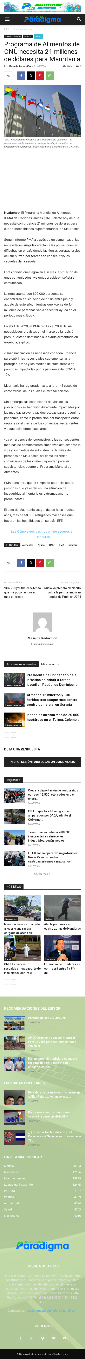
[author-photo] (42, 632)
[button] (7, 19)
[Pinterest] (40, 75)
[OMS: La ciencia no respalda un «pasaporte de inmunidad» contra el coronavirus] (22, 948)
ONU (51, 544)
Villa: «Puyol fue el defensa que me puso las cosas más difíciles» (22, 592)
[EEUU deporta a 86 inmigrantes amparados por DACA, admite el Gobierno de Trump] (14, 816)
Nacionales (11, 918)
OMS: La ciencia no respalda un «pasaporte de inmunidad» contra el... (22, 969)
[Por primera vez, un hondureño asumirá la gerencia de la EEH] (14, 1117)
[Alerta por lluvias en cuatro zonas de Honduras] (62, 908)
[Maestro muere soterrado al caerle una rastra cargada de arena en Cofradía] (22, 908)
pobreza (72, 544)
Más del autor (50, 664)
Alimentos (27, 544)
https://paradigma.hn (42, 644)
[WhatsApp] (50, 75)
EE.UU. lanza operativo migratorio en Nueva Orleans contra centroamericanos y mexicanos (53, 857)
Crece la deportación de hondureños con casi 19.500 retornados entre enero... (53, 794)
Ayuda (41, 544)
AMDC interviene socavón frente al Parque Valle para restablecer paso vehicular (52, 1042)
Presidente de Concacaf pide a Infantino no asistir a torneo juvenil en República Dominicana (52, 680)
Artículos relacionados (21, 664)
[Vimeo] (42, 1338)
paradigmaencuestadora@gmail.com (51, 1310)
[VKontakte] (54, 1338)
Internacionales (23, 29)
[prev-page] (6, 735)
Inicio (7, 29)
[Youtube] (65, 1338)
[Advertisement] (42, 180)
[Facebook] (21, 75)
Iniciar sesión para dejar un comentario (42, 761)
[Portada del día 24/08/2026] (14, 1023)
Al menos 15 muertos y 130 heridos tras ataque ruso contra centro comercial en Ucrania (52, 700)
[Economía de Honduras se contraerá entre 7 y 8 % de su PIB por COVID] (62, 948)
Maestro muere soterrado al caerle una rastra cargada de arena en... (22, 929)
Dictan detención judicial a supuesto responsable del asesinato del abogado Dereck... (52, 1063)
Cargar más (41, 874)
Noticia (28, 36)
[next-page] (13, 735)
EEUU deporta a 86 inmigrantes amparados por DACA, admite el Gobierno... (49, 815)
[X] (31, 75)
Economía (50, 958)
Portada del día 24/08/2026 (47, 1018)
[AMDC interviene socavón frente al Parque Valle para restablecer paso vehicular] (14, 1043)
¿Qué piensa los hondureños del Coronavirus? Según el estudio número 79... (54, 1136)
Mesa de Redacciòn (20, 66)
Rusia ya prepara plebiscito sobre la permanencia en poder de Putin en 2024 (62, 592)
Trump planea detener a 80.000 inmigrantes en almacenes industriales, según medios (49, 836)
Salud (38, 36)
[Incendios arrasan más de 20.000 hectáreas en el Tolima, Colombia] (14, 720)
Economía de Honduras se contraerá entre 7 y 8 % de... (62, 969)
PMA (61, 544)
